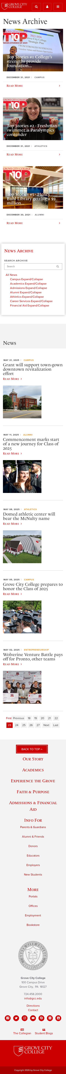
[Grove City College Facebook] (8, 1018)
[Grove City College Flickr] (50, 1018)
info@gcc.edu (33, 998)
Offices (33, 906)
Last (55, 725)
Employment (33, 915)
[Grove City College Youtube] (33, 1018)
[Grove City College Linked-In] (58, 1018)
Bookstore (33, 925)
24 (16, 725)
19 (35, 718)
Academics (33, 769)
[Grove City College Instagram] (24, 1018)
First (9, 718)
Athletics (30, 509)
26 (31, 725)
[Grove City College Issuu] (41, 1018)
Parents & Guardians (33, 827)
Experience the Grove (33, 780)
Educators (33, 855)
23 (9, 725)
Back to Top (31, 749)
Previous (18, 718)
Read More (11, 378)
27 (38, 725)
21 (49, 718)
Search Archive (16, 260)
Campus (29, 360)
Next (46, 725)
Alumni (28, 434)
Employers (33, 865)
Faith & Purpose (33, 791)
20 (42, 718)
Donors (33, 846)
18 (29, 718)
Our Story (33, 758)
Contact (33, 1010)
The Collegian (22, 1033)
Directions (33, 1006)
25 (23, 725)
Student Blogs (44, 1033)
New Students (33, 874)
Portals (33, 896)
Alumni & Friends (33, 836)
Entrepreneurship (36, 650)
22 (56, 718)
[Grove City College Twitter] (16, 1018)
